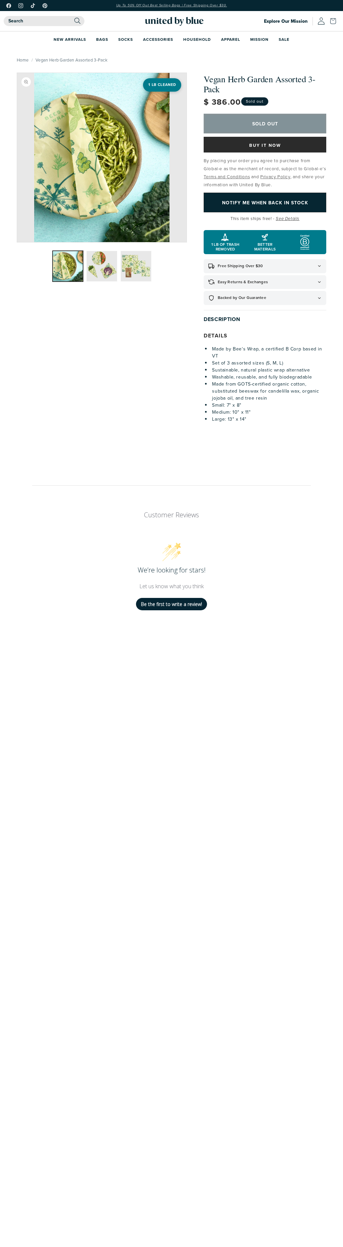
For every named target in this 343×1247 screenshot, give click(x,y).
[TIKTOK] (33, 5)
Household (197, 39)
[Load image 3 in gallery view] (136, 266)
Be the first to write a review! (171, 604)
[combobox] (44, 21)
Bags (102, 39)
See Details (287, 218)
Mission (259, 39)
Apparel (230, 39)
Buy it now (265, 145)
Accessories (158, 39)
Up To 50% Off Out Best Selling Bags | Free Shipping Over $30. (171, 5)
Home (22, 60)
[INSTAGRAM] (20, 5)
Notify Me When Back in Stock (265, 202)
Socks (125, 39)
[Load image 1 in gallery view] (68, 266)
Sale (284, 39)
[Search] (77, 21)
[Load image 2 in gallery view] (101, 266)
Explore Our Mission (285, 21)
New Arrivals (70, 39)
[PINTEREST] (45, 5)
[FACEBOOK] (8, 5)
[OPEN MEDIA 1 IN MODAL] (102, 157)
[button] (335, 21)
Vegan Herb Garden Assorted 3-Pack (72, 60)
